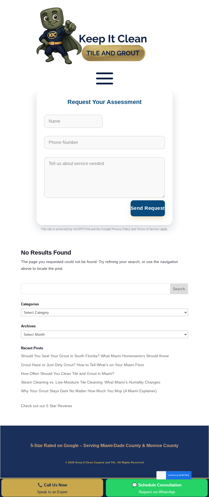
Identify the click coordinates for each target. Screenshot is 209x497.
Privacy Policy (121, 229)
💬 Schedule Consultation (157, 488)
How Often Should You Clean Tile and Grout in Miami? (67, 373)
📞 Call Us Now (52, 488)
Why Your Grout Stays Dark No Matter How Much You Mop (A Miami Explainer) (89, 391)
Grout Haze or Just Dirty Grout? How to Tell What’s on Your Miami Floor (82, 365)
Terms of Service (148, 229)
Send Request (148, 208)
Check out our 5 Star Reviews (46, 406)
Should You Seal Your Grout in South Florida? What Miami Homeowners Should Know (95, 356)
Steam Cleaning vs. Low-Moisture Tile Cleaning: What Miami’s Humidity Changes (90, 382)
